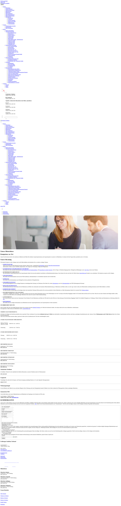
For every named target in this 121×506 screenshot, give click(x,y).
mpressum (3, 456)
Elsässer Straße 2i (11, 35)
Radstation (10, 80)
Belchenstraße (11, 47)
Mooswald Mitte (11, 64)
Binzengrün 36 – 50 (12, 49)
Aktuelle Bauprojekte (10, 31)
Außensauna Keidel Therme (13, 71)
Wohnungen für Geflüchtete (13, 75)
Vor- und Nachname (6, 406)
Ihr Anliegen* (4, 416)
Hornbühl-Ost (11, 53)
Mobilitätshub (11, 63)
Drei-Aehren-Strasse (12, 32)
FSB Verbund (3, 493)
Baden (7, 85)
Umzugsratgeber (11, 23)
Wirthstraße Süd (11, 44)
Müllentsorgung (11, 22)
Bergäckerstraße (11, 48)
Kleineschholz (11, 36)
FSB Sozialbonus (9, 13)
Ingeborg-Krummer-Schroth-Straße (15, 54)
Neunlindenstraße (11, 65)
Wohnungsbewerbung (10, 10)
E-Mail (3, 408)
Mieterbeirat (8, 12)
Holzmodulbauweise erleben (13, 68)
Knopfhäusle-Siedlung (12, 59)
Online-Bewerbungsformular (54, 265)
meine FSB (3, 2)
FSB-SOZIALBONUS (7, 275)
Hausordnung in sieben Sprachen (45, 269)
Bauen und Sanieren (10, 30)
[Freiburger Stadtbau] (5, 3)
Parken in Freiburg (4, 500)
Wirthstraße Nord (11, 42)
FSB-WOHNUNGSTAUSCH (9, 282)
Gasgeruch (10, 19)
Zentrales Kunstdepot (12, 81)
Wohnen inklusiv (85, 290)
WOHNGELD (6, 278)
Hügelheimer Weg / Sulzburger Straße (15, 61)
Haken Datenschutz (6, 428)
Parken (7, 87)
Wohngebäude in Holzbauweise (14, 70)
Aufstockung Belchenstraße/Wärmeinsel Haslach (18, 72)
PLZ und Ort (4, 413)
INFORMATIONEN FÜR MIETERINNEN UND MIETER (15, 268)
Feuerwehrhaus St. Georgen (13, 82)
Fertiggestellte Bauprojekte (11, 45)
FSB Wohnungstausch (10, 14)
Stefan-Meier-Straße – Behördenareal (15, 39)
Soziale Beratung (9, 9)
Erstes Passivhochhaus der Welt (14, 74)
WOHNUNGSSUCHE (7, 264)
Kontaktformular (4, 452)
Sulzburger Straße (11, 40)
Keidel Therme (3, 502)
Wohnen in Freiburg (5, 495)
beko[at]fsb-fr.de (83, 273)
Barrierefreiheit (6, 213)
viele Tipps (87, 269)
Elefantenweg (11, 33)
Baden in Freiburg (4, 498)
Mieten (4, 6)
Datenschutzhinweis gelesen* (9, 429)
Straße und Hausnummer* (7, 411)
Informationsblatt (66, 283)
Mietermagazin (8, 11)
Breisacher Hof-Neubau (13, 50)
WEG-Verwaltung (9, 28)
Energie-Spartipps (11, 20)
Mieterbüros (8, 7)
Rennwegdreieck (11, 55)
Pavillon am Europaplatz (13, 78)
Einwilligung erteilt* (7, 433)
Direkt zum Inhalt (4, 1)
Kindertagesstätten (11, 76)
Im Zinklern (10, 66)
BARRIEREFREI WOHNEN (9, 289)
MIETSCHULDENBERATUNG (10, 285)
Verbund (4, 83)
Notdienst (2, 453)
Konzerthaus (10, 79)
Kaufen (4, 24)
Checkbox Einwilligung (7, 432)
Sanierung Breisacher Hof (13, 58)
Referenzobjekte (9, 67)
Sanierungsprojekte (9, 57)
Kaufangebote (8, 27)
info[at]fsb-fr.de (15, 397)
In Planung (8, 62)
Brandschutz (10, 18)
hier (3, 299)
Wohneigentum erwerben (11, 26)
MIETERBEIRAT (7, 301)
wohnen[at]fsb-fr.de (26, 308)
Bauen (4, 29)
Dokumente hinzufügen (6, 423)
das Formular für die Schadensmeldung (29, 269)
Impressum (5, 211)
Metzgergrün (10, 38)
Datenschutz (5, 212)
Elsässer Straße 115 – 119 (13, 52)
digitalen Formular (36, 307)
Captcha (3, 435)
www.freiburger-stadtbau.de (6, 450)
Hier (36, 403)
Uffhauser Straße (11, 41)
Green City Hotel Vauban (13, 73)
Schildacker (10, 56)
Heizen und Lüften (12, 21)
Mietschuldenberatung (10, 15)
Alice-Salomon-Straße (12, 46)
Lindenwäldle (11, 37)
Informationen (8, 16)
